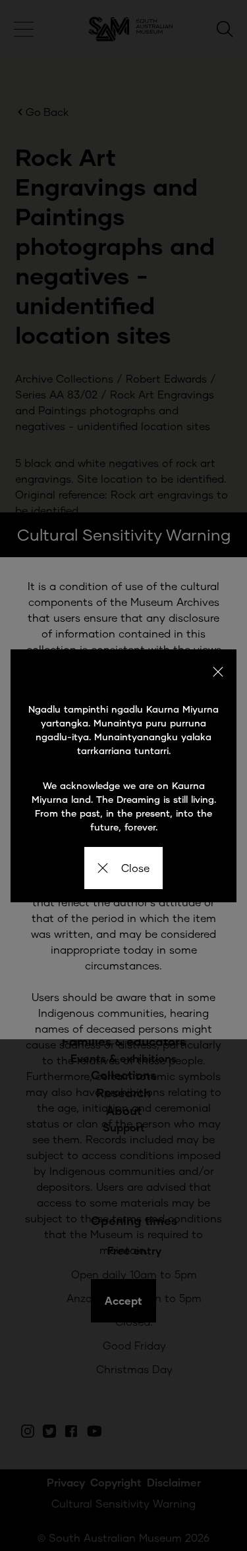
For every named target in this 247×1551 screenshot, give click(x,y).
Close (135, 867)
